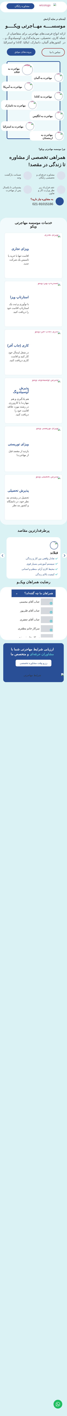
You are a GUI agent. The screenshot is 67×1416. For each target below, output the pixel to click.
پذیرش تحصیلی (18, 490)
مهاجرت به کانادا (43, 96)
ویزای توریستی (18, 444)
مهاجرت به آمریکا (12, 87)
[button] (2, 555)
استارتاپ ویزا (19, 297)
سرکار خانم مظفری (29, 628)
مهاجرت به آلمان (43, 78)
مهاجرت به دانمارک (15, 105)
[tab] (34, 601)
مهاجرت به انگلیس (43, 116)
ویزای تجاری (20, 249)
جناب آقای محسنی (29, 601)
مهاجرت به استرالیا (13, 126)
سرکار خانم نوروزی (29, 637)
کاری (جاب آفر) (18, 345)
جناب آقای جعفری (30, 619)
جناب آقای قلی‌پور (30, 610)
